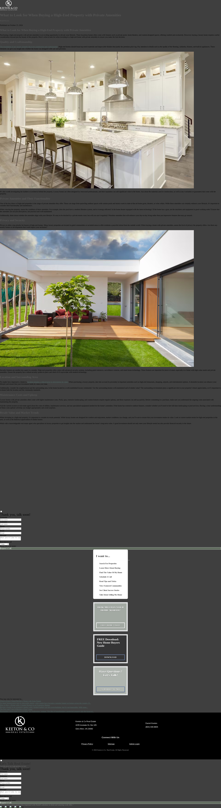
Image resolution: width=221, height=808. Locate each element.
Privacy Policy (87, 744)
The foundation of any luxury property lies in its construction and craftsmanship (29, 47)
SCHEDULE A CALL (110, 689)
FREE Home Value (110, 625)
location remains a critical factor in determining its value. (47, 382)
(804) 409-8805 (151, 727)
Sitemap (111, 744)
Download (110, 657)
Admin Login (134, 744)
